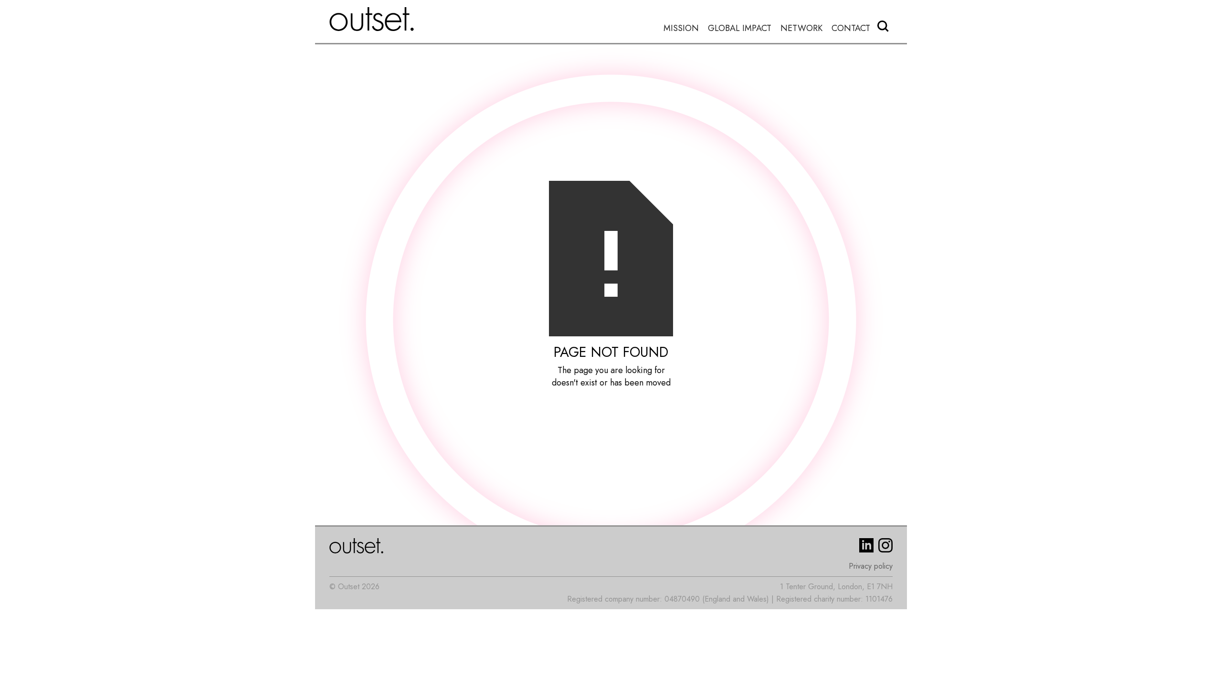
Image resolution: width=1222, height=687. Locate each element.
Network (801, 28)
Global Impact (739, 28)
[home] (371, 19)
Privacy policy (871, 566)
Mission (681, 28)
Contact (851, 28)
